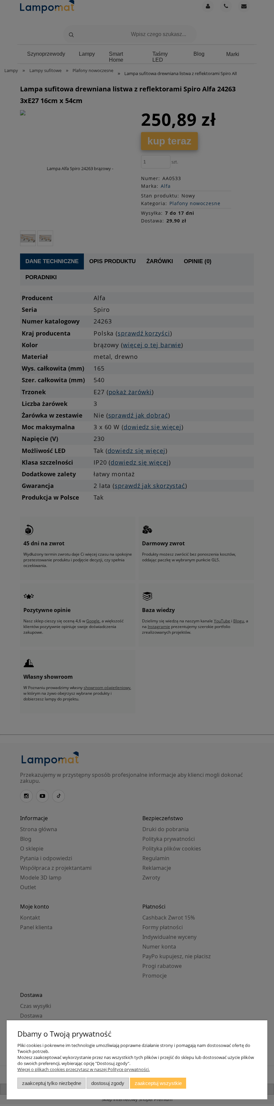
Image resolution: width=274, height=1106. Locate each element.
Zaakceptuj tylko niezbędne (51, 1083)
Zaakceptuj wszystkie (158, 1083)
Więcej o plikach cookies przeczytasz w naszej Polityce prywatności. (83, 1069)
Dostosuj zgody (107, 1083)
